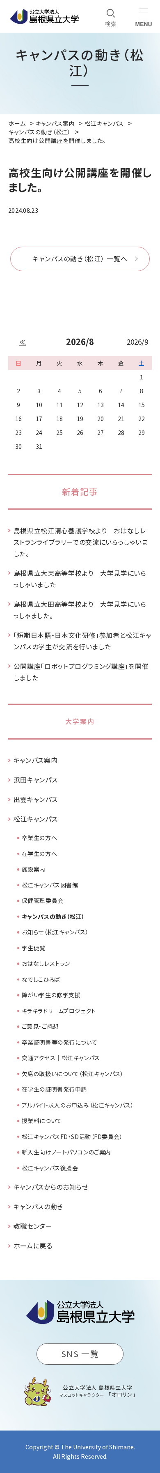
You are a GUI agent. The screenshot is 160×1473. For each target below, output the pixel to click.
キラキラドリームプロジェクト (59, 1011)
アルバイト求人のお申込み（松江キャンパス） (78, 1105)
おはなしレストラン (46, 963)
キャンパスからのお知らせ (51, 1187)
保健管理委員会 (43, 900)
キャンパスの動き (38, 1206)
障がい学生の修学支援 (51, 995)
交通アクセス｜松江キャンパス (61, 1058)
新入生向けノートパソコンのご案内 (66, 1152)
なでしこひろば (41, 979)
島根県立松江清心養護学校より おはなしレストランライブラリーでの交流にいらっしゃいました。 (81, 542)
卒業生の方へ (39, 837)
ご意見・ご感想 (40, 1026)
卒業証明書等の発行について (59, 1042)
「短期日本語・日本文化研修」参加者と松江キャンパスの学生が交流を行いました (82, 640)
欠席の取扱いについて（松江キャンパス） (73, 1074)
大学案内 (80, 721)
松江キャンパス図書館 (50, 885)
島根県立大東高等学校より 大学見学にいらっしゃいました (80, 578)
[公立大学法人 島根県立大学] (44, 16)
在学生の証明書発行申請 (54, 1089)
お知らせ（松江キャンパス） (55, 932)
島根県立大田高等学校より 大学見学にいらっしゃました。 (80, 609)
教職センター (33, 1226)
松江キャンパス (35, 819)
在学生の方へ (39, 853)
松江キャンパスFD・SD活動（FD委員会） (72, 1136)
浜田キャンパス (35, 779)
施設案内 (34, 869)
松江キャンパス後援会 (50, 1168)
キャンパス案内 (35, 760)
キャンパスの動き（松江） (53, 916)
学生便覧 (34, 948)
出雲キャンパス (35, 799)
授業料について (42, 1120)
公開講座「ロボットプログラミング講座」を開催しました (81, 671)
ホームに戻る (33, 1245)
